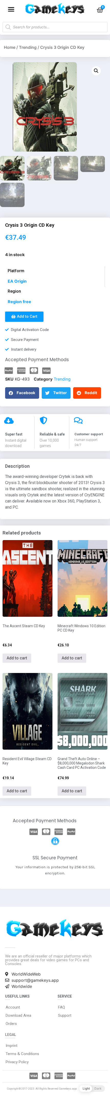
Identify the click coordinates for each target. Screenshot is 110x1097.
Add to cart (17, 658)
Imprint (11, 1045)
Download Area (18, 1015)
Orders (11, 1023)
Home (9, 47)
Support (64, 1015)
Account (13, 1007)
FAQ (61, 1007)
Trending (28, 47)
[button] (11, 9)
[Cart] (100, 10)
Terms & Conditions (22, 1054)
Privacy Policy (17, 1062)
